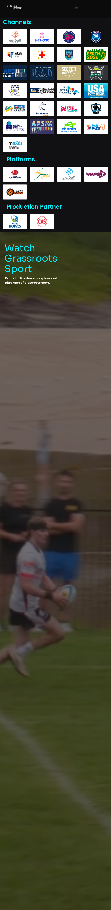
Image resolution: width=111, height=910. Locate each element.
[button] (76, 8)
